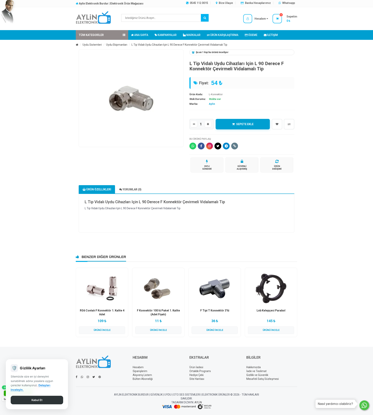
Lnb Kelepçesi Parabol (271, 310)
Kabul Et (36, 400)
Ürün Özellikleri (98, 189)
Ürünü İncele (102, 330)
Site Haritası (196, 378)
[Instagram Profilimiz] (88, 376)
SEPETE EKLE (245, 124)
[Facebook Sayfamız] (76, 376)
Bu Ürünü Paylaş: (200, 139)
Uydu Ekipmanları (116, 44)
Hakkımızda (253, 367)
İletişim (272, 35)
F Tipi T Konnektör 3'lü (214, 310)
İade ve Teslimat (256, 371)
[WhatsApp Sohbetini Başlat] (364, 405)
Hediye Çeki (196, 375)
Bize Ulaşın (225, 2)
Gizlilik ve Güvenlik (257, 375)
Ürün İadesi (196, 367)
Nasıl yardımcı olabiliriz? (335, 404)
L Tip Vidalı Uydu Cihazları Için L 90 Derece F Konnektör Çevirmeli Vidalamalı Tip (179, 44)
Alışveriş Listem (142, 375)
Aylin (212, 103)
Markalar (193, 35)
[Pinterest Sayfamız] (99, 376)
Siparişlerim (140, 371)
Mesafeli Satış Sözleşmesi (262, 378)
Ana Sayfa (141, 35)
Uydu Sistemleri (92, 44)
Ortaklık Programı (200, 371)
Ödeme (252, 35)
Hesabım (138, 367)
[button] (255, 18)
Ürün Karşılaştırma (224, 35)
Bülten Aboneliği (143, 378)
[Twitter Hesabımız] (93, 376)
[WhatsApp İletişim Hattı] (82, 376)
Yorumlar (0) (131, 189)
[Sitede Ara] (205, 18)
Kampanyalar (167, 35)
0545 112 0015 (198, 2)
